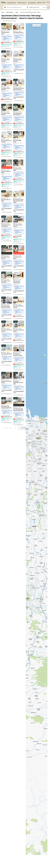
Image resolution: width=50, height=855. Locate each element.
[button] (41, 3)
